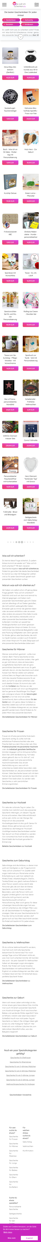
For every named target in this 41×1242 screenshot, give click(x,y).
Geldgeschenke (15, 1214)
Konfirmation (28, 1151)
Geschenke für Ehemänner (20, 1062)
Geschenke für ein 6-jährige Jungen (20, 1080)
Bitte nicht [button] (12, 1238)
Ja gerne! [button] (29, 1238)
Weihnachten (28, 1146)
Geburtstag (27, 1142)
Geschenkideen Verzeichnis (20, 1095)
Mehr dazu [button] (7, 1232)
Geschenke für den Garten (13, 1220)
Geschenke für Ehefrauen (20, 1057)
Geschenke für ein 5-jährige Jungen (20, 1075)
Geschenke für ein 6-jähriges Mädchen (20, 1071)
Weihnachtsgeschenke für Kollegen (20, 1084)
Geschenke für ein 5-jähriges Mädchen (20, 1066)
